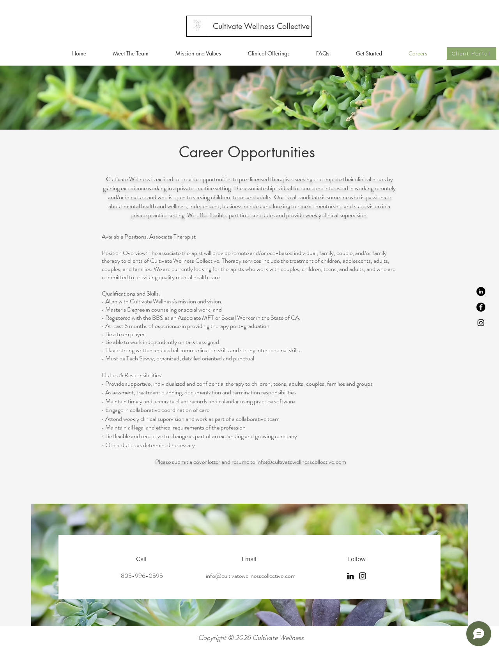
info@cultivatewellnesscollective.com (301, 461)
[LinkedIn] (480, 291)
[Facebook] (480, 307)
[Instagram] (480, 322)
